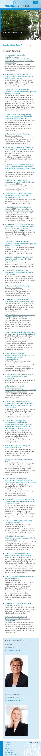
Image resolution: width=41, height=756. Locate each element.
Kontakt (7, 742)
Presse (18, 45)
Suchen (7, 748)
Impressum (8, 750)
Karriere (7, 744)
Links (6, 746)
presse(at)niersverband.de (13, 650)
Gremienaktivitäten (11, 754)
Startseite (6, 45)
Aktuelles (12, 45)
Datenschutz (9, 752)
